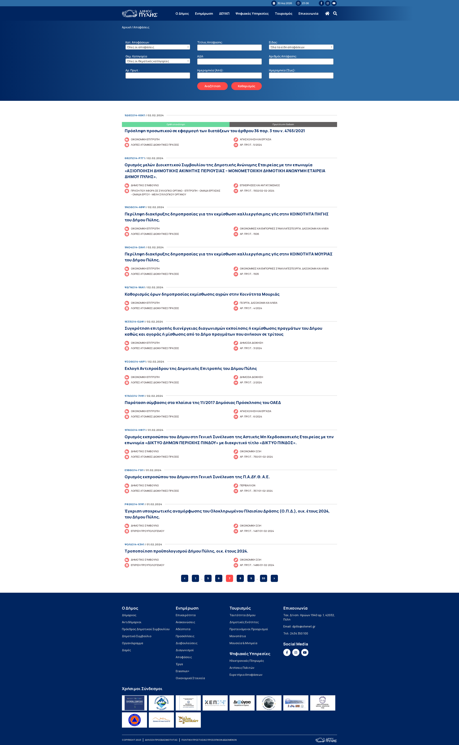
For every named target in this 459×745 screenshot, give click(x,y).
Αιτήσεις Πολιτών (242, 668)
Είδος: (273, 42)
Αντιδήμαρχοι (131, 622)
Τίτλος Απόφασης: (210, 42)
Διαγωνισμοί (185, 650)
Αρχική (126, 27)
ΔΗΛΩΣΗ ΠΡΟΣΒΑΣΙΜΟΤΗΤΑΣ (161, 739)
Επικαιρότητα (186, 615)
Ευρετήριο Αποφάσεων (246, 675)
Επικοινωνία (308, 13)
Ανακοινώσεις (185, 622)
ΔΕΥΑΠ (224, 13)
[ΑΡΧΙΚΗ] (327, 13)
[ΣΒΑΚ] (295, 703)
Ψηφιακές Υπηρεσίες (252, 13)
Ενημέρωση (204, 13)
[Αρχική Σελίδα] (140, 13)
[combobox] (158, 47)
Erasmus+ (182, 671)
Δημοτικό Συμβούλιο (136, 636)
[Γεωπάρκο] (268, 703)
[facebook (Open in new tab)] (321, 3)
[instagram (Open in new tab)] (327, 3)
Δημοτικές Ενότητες (244, 622)
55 (263, 578)
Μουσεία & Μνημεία (243, 643)
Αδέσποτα (183, 629)
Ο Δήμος (182, 13)
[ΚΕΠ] (215, 703)
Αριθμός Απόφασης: (283, 56)
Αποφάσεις (184, 657)
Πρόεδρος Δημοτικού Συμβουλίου (146, 629)
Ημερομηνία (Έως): (282, 70)
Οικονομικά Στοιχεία (190, 678)
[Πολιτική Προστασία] (134, 720)
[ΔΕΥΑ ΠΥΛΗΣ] (322, 703)
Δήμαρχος (129, 615)
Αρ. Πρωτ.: (133, 70)
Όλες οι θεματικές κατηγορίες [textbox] (148, 61)
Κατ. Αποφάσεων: (138, 42)
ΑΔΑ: (200, 56)
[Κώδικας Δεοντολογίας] (188, 703)
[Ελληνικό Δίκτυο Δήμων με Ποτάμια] (161, 703)
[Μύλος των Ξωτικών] (188, 720)
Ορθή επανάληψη (176, 124)
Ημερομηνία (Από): (210, 70)
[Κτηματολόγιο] (161, 720)
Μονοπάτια (238, 636)
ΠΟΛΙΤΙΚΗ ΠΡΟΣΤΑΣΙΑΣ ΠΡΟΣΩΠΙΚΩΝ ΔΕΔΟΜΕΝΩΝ (209, 739)
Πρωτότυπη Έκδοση (283, 124)
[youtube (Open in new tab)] (334, 3)
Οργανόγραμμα (132, 643)
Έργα (179, 664)
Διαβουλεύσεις (186, 643)
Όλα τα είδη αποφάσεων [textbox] (287, 47)
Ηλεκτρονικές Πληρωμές (247, 661)
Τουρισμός (283, 13)
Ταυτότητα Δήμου (242, 615)
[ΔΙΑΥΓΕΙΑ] (242, 703)
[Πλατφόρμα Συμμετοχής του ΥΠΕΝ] (134, 703)
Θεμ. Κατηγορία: (137, 56)
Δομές (126, 650)
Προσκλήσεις (185, 636)
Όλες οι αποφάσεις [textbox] (140, 47)
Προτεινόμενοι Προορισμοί (249, 629)
